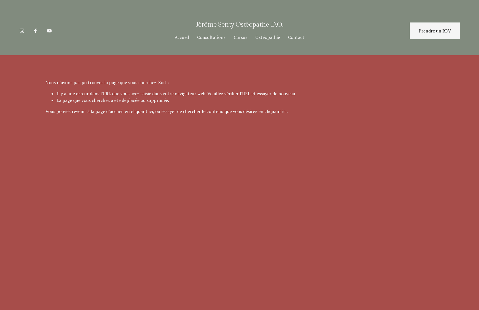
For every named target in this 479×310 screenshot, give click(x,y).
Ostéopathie (267, 37)
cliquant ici (142, 111)
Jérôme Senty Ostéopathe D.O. (239, 25)
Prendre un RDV (435, 31)
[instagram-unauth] (22, 31)
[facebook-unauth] (35, 31)
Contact (296, 37)
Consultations (211, 37)
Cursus (240, 37)
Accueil (182, 37)
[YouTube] (49, 31)
